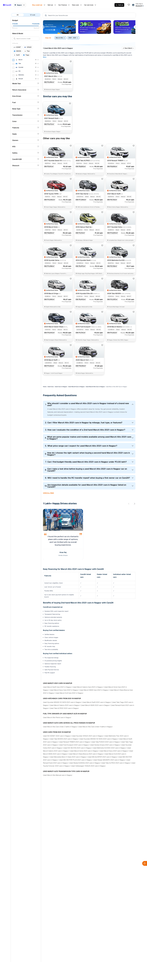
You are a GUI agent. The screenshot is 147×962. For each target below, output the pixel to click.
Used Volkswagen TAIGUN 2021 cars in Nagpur (88, 766)
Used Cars (51, 386)
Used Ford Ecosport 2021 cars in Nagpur (74, 745)
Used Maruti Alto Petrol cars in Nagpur (57, 717)
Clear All (48, 38)
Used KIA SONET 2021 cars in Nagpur (57, 736)
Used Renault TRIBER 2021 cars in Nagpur (74, 742)
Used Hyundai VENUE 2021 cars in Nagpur (87, 736)
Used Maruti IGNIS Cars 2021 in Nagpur (94, 690)
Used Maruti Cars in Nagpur (76, 386)
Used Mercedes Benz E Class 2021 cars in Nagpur (68, 757)
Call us (120, 5)
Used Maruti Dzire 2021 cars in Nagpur (84, 751)
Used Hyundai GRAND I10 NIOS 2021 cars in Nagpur (62, 702)
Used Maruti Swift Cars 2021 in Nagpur (57, 687)
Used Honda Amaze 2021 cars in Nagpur (105, 745)
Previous (43, 27)
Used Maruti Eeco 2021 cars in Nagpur (114, 751)
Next (135, 27)
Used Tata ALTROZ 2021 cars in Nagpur (64, 708)
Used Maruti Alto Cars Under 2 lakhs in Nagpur (60, 727)
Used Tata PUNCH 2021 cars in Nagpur (105, 742)
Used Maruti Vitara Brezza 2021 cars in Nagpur (86, 754)
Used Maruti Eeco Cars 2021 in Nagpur (64, 690)
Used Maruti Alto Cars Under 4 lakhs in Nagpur (95, 727)
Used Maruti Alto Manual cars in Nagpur (57, 775)
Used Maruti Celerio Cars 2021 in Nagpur (88, 687)
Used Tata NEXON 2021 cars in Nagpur (64, 739)
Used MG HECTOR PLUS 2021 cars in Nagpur (75, 760)
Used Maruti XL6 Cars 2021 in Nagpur (69, 693)
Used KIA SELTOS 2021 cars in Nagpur (78, 748)
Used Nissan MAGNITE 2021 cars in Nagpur (109, 760)
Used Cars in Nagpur (61, 386)
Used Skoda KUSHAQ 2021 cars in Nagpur (84, 763)
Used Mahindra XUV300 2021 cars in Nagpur (109, 748)
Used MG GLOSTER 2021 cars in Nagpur (102, 757)
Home (44, 386)
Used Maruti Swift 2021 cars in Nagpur (96, 702)
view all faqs (48, 493)
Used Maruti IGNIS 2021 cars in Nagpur (95, 705)
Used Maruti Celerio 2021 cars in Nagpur (65, 705)
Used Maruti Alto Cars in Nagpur (95, 386)
